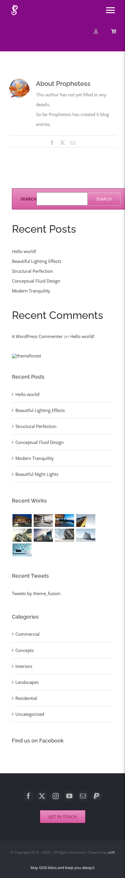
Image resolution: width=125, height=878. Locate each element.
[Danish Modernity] (86, 520)
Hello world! (24, 251)
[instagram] (55, 796)
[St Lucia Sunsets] (64, 520)
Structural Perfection (32, 271)
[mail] (83, 796)
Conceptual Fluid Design (36, 281)
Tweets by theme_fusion (36, 593)
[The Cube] (86, 535)
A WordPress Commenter (37, 336)
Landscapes (27, 682)
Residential (26, 698)
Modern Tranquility (31, 291)
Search (29, 198)
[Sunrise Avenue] (22, 520)
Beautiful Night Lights (36, 474)
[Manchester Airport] (43, 535)
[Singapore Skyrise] (43, 520)
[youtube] (69, 796)
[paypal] (96, 796)
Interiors (23, 666)
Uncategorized (29, 714)
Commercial (27, 634)
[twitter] (42, 796)
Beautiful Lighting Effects (36, 261)
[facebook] (28, 796)
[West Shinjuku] (22, 535)
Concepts (24, 650)
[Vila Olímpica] (22, 550)
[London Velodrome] (64, 535)
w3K (111, 852)
